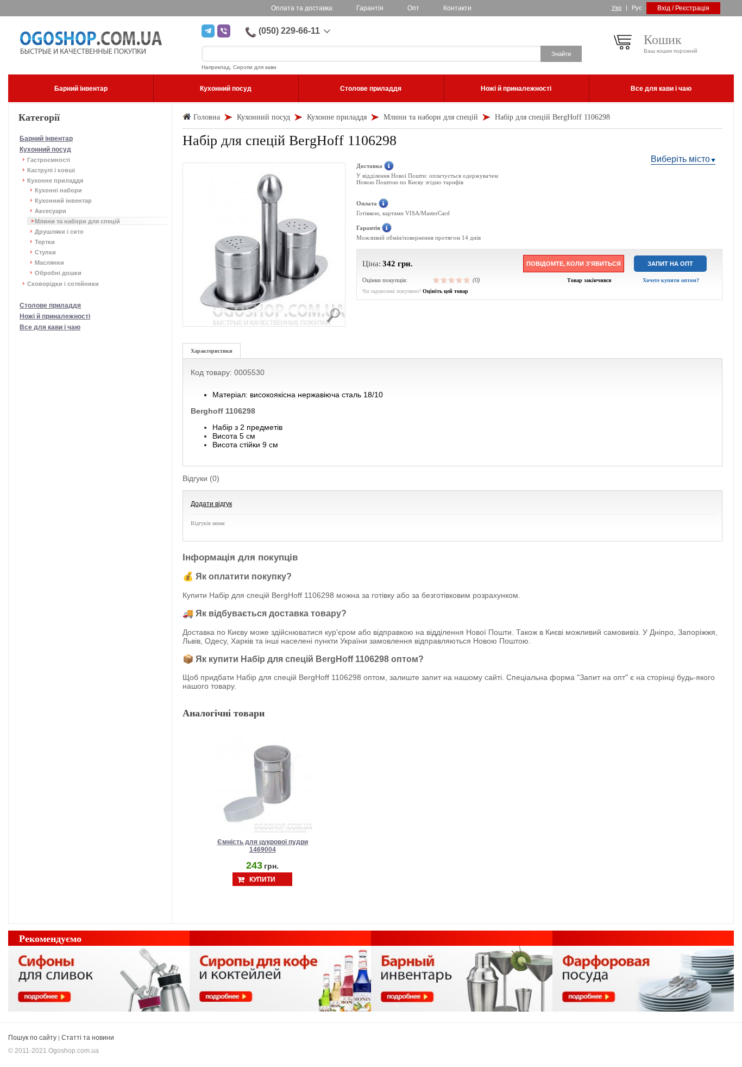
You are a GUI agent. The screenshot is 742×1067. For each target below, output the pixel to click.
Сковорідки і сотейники (63, 283)
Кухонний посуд (45, 149)
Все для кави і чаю (50, 327)
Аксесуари (50, 211)
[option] (262, 809)
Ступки (45, 252)
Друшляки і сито (59, 231)
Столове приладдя (50, 305)
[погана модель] (444, 280)
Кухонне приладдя (55, 180)
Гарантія (369, 8)
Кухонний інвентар (63, 200)
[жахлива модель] (437, 280)
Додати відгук (211, 504)
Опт (413, 8)
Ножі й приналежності (55, 316)
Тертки (45, 242)
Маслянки (49, 262)
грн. (405, 263)
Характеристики (211, 351)
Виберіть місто (680, 159)
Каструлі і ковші (51, 170)
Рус (637, 7)
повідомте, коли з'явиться (573, 263)
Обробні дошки (58, 273)
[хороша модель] (459, 280)
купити (262, 879)
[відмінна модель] (467, 280)
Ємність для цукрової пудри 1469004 (262, 845)
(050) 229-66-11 (289, 30)
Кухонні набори (58, 190)
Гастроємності (48, 160)
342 (388, 263)
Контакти (457, 8)
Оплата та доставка (301, 8)
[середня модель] (452, 280)
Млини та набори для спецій (77, 221)
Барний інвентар (46, 138)
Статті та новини (87, 1037)
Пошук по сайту (32, 1037)
